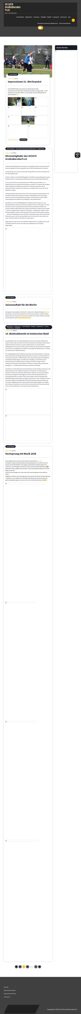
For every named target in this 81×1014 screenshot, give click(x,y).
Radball (49, 17)
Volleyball (43, 17)
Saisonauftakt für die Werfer (21, 304)
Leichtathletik (20, 17)
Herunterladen (23, 139)
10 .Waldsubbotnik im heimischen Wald (27, 333)
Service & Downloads (65, 23)
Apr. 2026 (11, 78)
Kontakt (6, 987)
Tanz (69, 17)
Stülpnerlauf (28, 17)
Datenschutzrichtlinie (10, 993)
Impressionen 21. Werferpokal (24, 81)
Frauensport (55, 17)
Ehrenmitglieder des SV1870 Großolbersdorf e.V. (21, 157)
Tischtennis (36, 17)
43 (35, 967)
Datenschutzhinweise (10, 990)
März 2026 (8, 301)
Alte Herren (63, 17)
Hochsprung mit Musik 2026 (20, 453)
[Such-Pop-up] (73, 20)
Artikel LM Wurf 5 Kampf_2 (13, 139)
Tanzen (46, 326)
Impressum (7, 997)
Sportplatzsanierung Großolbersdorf (47, 23)
